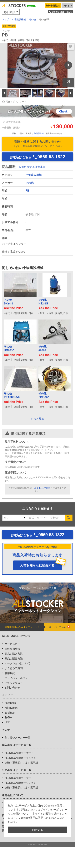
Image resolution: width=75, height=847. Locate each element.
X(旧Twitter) (11, 708)
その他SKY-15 (8, 301)
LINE (7, 722)
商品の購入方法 (13, 653)
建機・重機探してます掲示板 (21, 762)
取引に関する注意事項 (32, 167)
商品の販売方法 (13, 658)
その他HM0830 (9, 348)
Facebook (10, 703)
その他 (30, 182)
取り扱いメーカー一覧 (17, 737)
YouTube (9, 712)
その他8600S (42, 348)
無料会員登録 (53, 5)
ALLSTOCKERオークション (20, 758)
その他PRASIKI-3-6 (12, 395)
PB (27, 190)
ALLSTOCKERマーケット (19, 753)
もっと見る (37, 418)
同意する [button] (37, 829)
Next (68, 65)
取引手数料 (39, 133)
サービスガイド (13, 644)
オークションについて (17, 663)
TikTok (8, 717)
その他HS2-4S (43, 301)
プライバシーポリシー (17, 678)
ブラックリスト (13, 683)
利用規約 (10, 673)
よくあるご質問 (42, 487)
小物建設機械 (34, 175)
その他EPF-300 (43, 395)
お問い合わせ (12, 687)
